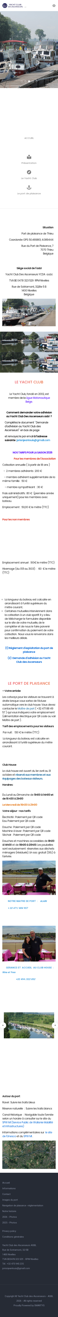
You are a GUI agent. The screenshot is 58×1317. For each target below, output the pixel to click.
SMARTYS (39, 1305)
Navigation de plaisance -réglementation (22, 1205)
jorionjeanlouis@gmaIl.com (16, 1268)
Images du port (10, 1199)
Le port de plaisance (29, 193)
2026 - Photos (9, 1217)
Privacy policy (9, 1231)
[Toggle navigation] (54, 6)
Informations (9, 1188)
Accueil (6, 1182)
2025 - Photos (9, 1222)
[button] (22, 81)
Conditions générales (13, 1236)
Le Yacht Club (29, 178)
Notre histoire (9, 1211)
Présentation (29, 163)
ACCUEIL (29, 138)
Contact (6, 1194)
